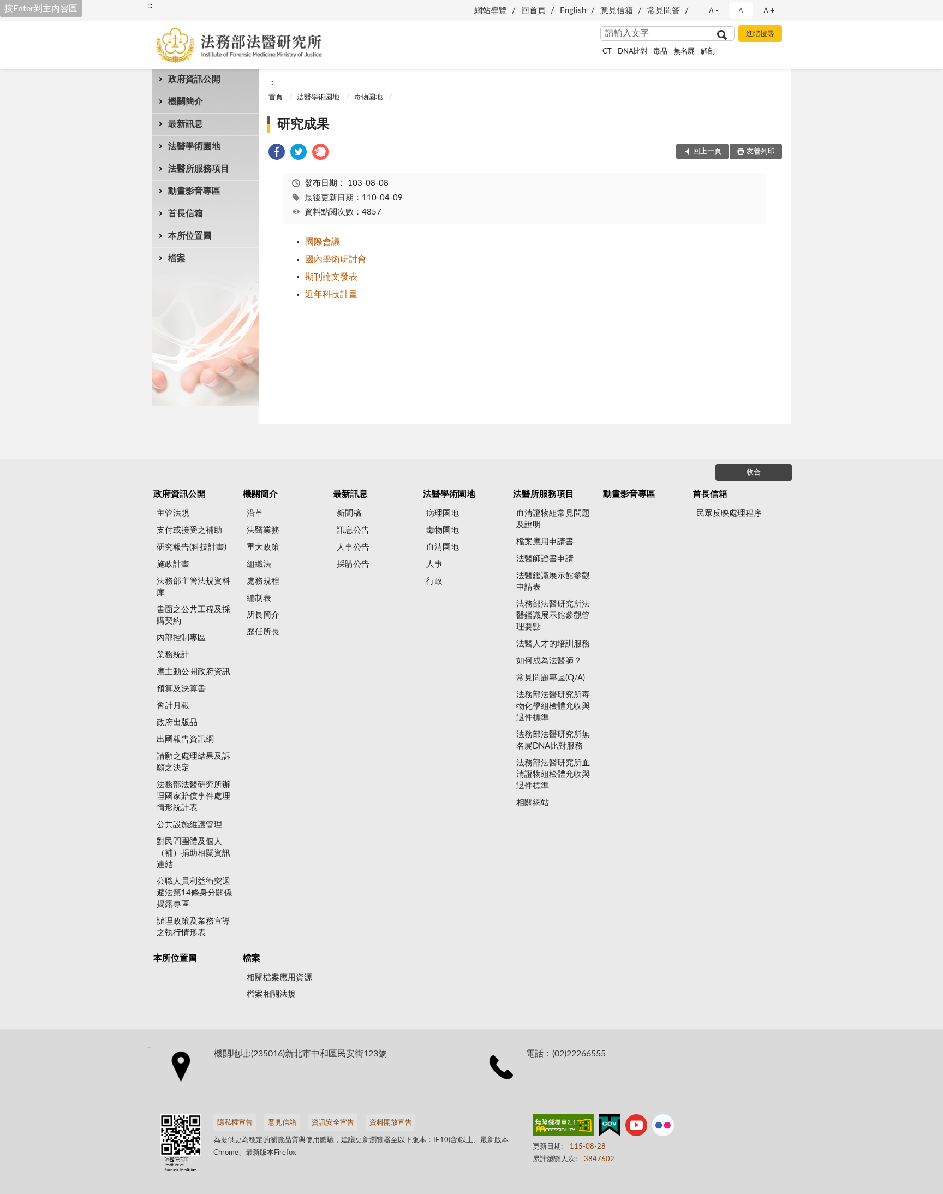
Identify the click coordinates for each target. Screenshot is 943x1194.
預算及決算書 (181, 689)
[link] (276, 154)
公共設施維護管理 (189, 825)
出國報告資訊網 (185, 739)
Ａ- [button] (713, 11)
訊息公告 (353, 530)
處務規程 (263, 581)
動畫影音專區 (194, 191)
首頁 (275, 97)
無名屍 (684, 51)
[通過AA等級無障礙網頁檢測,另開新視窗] (563, 1127)
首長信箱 (185, 213)
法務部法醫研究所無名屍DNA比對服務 (553, 740)
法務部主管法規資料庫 (193, 587)
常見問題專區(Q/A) (550, 678)
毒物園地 (368, 97)
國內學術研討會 (335, 259)
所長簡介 (263, 615)
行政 (434, 581)
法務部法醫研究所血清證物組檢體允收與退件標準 (553, 774)
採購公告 (353, 564)
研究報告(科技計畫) (191, 547)
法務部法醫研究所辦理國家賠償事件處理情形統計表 (193, 796)
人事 (434, 564)
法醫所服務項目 (198, 168)
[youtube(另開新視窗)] (636, 1127)
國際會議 (322, 241)
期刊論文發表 (331, 276)
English (573, 11)
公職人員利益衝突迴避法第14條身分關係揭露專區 (194, 892)
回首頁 (533, 11)
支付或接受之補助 (189, 530)
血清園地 (442, 547)
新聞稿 (349, 513)
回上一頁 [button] (707, 151)
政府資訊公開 (194, 79)
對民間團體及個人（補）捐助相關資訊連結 (193, 853)
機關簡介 (185, 101)
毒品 (660, 51)
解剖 (708, 51)
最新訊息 (185, 124)
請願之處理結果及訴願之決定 (193, 762)
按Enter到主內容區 (40, 8)
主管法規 (173, 513)
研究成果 (303, 124)
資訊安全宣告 (333, 1122)
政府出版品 (177, 722)
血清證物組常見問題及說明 (553, 519)
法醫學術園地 (194, 146)
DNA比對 (633, 51)
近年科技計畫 (331, 294)
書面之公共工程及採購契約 (193, 615)
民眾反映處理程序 (729, 513)
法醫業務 (263, 530)
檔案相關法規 (271, 994)
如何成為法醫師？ (549, 661)
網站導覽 (490, 11)
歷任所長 (263, 632)
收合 (754, 472)
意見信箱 (616, 11)
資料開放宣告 (390, 1122)
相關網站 (532, 803)
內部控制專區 (181, 638)
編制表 (259, 598)
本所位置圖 (190, 235)
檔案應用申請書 (545, 542)
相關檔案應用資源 (279, 977)
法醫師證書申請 (545, 559)
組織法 (259, 564)
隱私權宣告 (235, 1122)
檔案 (177, 258)
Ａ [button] (741, 11)
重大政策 (263, 547)
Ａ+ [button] (768, 11)
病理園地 (442, 513)
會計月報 (173, 706)
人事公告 (353, 547)
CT (607, 51)
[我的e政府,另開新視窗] (609, 1127)
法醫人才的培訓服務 (553, 644)
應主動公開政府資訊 (193, 672)
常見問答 (663, 11)
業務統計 (173, 655)
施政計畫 (173, 564)
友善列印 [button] (761, 151)
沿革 (255, 513)
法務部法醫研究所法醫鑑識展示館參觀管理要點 (553, 615)
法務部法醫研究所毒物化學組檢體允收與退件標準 (553, 706)
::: (149, 5)
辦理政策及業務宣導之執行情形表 (193, 927)
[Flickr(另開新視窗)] (663, 1127)
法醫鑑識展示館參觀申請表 (553, 581)
